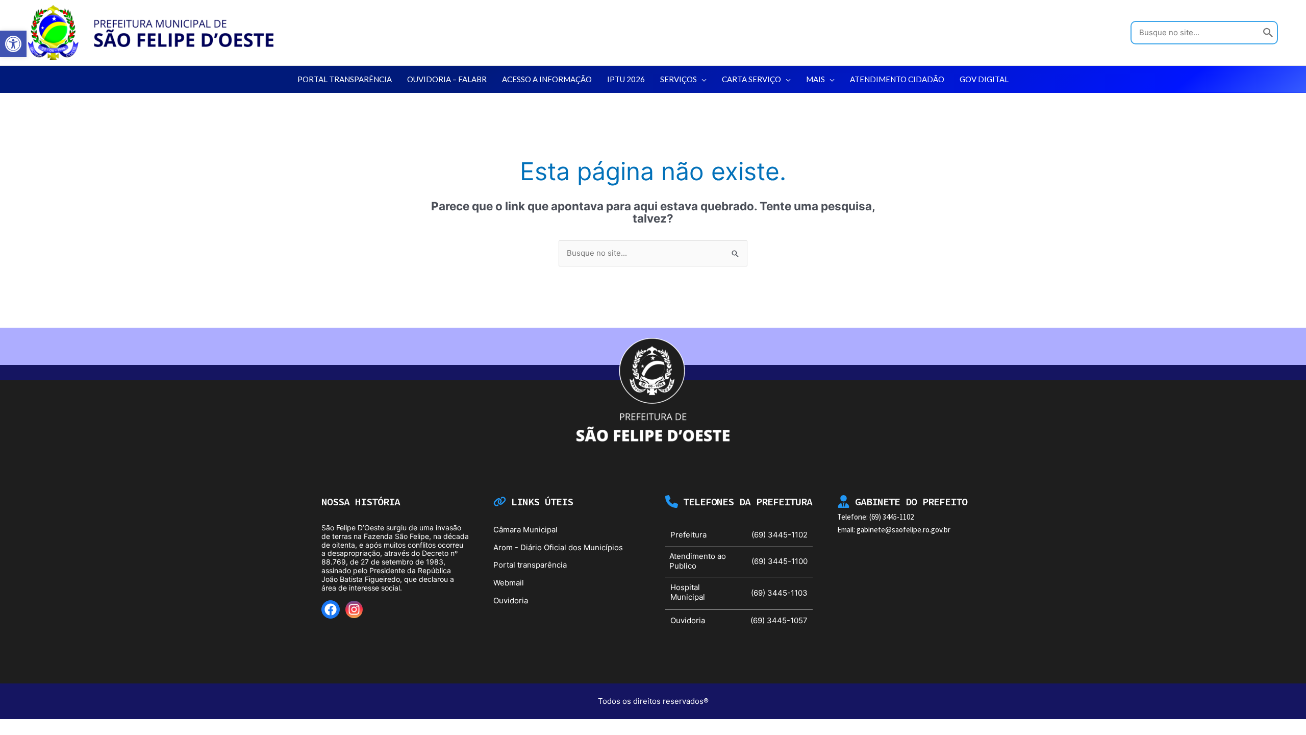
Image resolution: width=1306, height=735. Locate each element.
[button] (702, 79)
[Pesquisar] (1268, 33)
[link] (13, 44)
